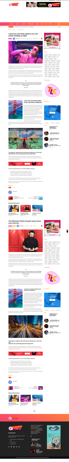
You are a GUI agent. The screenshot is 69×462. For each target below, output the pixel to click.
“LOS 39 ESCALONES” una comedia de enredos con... (55, 133)
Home (11, 29)
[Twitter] (58, 0)
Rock (53, 70)
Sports (55, 72)
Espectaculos (53, 60)
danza (55, 58)
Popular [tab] (52, 310)
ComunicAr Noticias (34, 429)
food (54, 62)
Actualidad (51, 137)
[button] (60, 26)
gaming (58, 62)
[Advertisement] (34, 16)
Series (46, 72)
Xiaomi (54, 76)
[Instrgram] (60, 0)
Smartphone (50, 72)
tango (58, 72)
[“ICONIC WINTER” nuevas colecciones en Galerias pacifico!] (33, 450)
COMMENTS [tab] (58, 310)
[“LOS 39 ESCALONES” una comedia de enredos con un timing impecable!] (33, 444)
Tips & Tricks (55, 74)
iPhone (58, 64)
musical (46, 68)
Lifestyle (14, 210)
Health (34, 210)
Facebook (58, 60)
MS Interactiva (33, 430)
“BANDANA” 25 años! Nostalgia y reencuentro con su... (55, 145)
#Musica (46, 54)
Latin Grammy (47, 66)
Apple (46, 56)
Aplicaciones (55, 54)
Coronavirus (51, 58)
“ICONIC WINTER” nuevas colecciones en (39, 451)
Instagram (53, 64)
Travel (22, 210)
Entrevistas (51, 125)
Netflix (53, 68)
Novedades (57, 68)
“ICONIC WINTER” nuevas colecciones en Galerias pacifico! (21, 26)
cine (57, 56)
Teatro (46, 74)
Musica (57, 66)
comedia (46, 58)
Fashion (14, 29)
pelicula (46, 70)
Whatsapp (49, 76)
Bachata (54, 56)
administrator (17, 38)
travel (46, 76)
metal (51, 66)
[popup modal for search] (59, 24)
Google (46, 64)
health (49, 64)
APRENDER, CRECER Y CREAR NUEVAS (36, 440)
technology (50, 74)
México (50, 68)
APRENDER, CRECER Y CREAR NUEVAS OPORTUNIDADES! (54, 127)
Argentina (49, 56)
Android (50, 54)
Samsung (57, 70)
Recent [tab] (47, 310)
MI (54, 66)
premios (50, 70)
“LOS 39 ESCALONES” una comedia (38, 445)
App (59, 54)
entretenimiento (47, 60)
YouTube (57, 76)
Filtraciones (50, 62)
